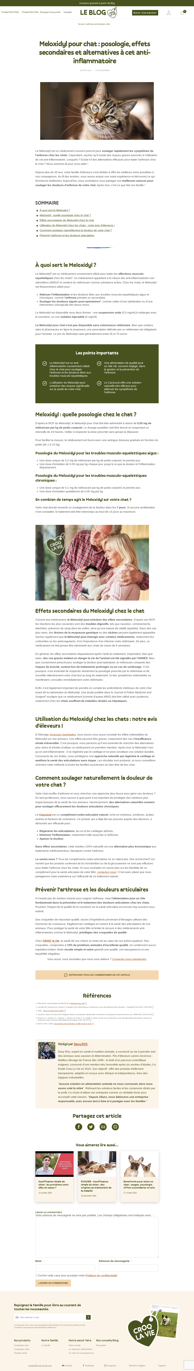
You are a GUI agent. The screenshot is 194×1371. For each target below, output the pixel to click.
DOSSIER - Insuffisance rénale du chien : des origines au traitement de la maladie (96, 1186)
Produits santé (20, 1353)
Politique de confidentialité (101, 1275)
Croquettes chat (21, 1345)
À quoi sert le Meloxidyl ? (55, 210)
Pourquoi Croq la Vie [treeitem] (50, 12)
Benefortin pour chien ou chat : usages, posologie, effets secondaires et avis (139, 1184)
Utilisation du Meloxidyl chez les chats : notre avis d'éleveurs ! (77, 225)
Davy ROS (80, 1044)
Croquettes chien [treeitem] (10, 12)
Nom (39, 1260)
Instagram (111, 1365)
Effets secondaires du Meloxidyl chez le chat (67, 220)
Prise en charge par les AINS (53, 1011)
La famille (45, 1345)
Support (162, 1365)
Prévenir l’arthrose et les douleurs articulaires (67, 235)
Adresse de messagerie (115, 1260)
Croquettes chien (21, 1349)
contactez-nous (106, 872)
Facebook (89, 1365)
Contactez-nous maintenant (129, 959)
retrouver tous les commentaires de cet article (99, 975)
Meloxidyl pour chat (77, 1003)
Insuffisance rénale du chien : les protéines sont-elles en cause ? (53, 1184)
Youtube (68, 1365)
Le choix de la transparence (81, 1353)
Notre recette (75, 1345)
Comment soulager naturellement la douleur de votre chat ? (76, 230)
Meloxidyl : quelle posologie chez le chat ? (65, 215)
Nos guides (101, 1345)
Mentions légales (137, 1365)
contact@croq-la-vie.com (40, 1365)
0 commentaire (102, 70)
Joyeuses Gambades (63, 734)
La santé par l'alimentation (80, 1349)
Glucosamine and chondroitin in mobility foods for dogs (72, 1024)
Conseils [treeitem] (68, 12)
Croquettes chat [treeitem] (30, 12)
